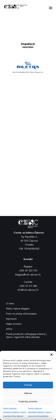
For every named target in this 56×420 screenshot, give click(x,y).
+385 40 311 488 (28, 286)
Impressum (11, 318)
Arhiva (9, 329)
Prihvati (28, 385)
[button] (51, 354)
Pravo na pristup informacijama (21, 313)
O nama (10, 303)
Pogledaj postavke (28, 401)
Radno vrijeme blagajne (18, 308)
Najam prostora (14, 324)
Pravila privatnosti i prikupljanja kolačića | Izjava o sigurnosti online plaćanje (14, 412)
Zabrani (28, 393)
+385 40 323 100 (28, 270)
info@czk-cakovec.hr (28, 290)
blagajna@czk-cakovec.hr (28, 274)
